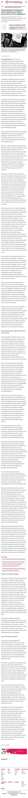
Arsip (23, 786)
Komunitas (24, 773)
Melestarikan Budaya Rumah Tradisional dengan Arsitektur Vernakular (14, 569)
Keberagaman (25, 769)
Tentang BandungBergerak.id (14, 791)
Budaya (23, 772)
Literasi (16, 770)
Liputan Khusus (2, 774)
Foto (2, 775)
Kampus (16, 772)
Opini (2, 6)
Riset (16, 773)
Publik (23, 783)
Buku (16, 774)
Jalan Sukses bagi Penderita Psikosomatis (14, 559)
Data (23, 782)
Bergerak (17, 782)
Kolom (9, 773)
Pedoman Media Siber (13, 793)
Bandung (3, 769)
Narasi (9, 772)
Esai (9, 769)
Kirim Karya (23, 793)
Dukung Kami (14, 794)
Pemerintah (24, 784)
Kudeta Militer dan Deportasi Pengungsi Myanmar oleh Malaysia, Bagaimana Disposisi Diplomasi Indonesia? (14, 564)
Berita (2, 770)
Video (2, 777)
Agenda (2, 779)
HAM (22, 770)
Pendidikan (17, 769)
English (2, 788)
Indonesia (10, 782)
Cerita (2, 772)
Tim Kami (4, 793)
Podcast (2, 778)
